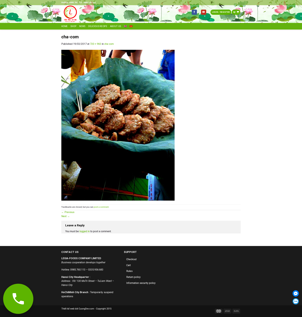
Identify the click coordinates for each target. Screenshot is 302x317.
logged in (84, 231)
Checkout (131, 259)
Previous (67, 212)
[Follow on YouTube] (203, 12)
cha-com (109, 43)
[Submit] (181, 12)
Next (65, 216)
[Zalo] (296, 301)
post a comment (101, 207)
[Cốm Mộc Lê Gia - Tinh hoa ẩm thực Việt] (116, 14)
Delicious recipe (97, 26)
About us (115, 26)
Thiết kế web (67, 308)
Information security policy (141, 282)
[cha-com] (118, 124)
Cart (128, 265)
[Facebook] (296, 293)
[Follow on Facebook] (194, 12)
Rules (129, 271)
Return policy (133, 277)
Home (64, 26)
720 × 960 (95, 43)
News (82, 26)
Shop (73, 26)
